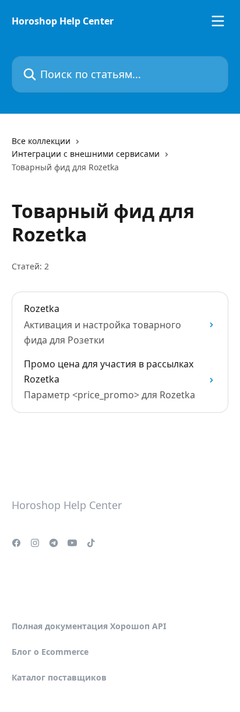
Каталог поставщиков (59, 677)
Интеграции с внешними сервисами (86, 153)
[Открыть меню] (217, 21)
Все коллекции (41, 140)
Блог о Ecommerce (50, 651)
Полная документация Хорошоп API (89, 626)
